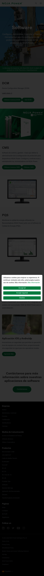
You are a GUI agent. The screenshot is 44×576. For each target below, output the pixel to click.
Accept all (22, 288)
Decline (22, 298)
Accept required (22, 293)
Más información (34, 283)
